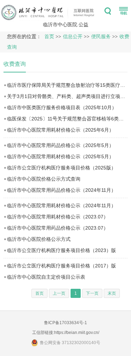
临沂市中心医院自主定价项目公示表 (46, 277)
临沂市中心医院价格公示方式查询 (43, 179)
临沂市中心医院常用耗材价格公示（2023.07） (57, 216)
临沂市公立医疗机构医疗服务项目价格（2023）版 (61, 250)
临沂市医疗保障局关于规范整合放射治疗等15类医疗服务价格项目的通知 (67, 85)
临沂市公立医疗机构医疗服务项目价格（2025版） (61, 167)
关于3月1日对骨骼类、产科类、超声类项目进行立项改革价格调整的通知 (67, 96)
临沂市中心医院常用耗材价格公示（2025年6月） (60, 130)
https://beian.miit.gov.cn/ (76, 332)
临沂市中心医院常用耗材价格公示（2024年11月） (61, 205)
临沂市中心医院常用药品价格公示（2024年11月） (61, 190)
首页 (49, 36)
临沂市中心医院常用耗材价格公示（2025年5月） (60, 156)
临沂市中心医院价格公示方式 (39, 239)
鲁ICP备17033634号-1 (65, 322)
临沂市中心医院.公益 (65, 24)
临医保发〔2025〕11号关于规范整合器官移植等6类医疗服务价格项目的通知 (67, 118)
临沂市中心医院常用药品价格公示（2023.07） (57, 228)
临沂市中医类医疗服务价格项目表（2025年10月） (62, 107)
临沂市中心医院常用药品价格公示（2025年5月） (60, 145)
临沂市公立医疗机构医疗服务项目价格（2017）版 (61, 265)
